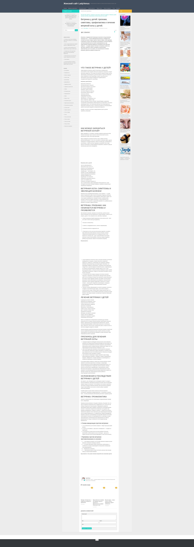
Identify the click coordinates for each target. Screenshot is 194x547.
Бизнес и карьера (107, 8)
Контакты (118, 8)
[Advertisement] (96, 59)
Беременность (67, 72)
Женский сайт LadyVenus (76, 3)
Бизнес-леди (67, 77)
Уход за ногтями (67, 121)
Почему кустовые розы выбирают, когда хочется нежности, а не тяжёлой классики (70, 40)
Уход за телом (67, 123)
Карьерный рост (67, 93)
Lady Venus (86, 28)
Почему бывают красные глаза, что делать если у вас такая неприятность (125, 130)
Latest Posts (87, 32)
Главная (65, 8)
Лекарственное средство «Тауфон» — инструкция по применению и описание (125, 158)
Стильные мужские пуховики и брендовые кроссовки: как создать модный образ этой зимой (70, 63)
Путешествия (67, 107)
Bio (82, 32)
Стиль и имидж (67, 112)
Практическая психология (69, 102)
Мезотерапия (67, 59)
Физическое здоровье (86, 11)
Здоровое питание (68, 84)
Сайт (83, 524)
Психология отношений (69, 105)
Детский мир (67, 79)
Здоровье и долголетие (72, 8)
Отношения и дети (82, 8)
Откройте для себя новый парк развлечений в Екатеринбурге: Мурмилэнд (69, 52)
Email (101, 520)
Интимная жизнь (67, 91)
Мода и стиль (99, 8)
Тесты (114, 8)
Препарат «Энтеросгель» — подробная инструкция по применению (86, 501)
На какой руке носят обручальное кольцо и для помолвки (125, 101)
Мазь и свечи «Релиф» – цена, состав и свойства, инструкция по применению (125, 87)
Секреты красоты (91, 8)
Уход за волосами (68, 116)
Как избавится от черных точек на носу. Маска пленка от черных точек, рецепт (125, 116)
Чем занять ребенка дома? (125, 73)
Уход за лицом (67, 119)
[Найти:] (69, 30)
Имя (83, 520)
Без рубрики (67, 70)
